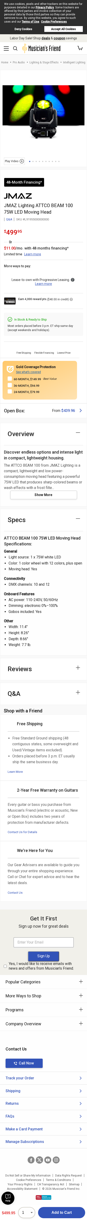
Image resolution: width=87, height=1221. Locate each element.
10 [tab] (59, 161)
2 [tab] (33, 161)
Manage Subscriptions (25, 1141)
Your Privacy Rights (20, 1184)
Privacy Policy (45, 7)
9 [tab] (55, 161)
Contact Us (15, 892)
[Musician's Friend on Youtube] (48, 1160)
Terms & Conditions (58, 1180)
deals (46, 38)
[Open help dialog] (7, 1198)
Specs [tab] (17, 520)
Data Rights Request (68, 1175)
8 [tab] (52, 161)
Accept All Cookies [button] (63, 29)
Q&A (9, 219)
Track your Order (20, 1078)
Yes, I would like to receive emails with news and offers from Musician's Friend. (41, 966)
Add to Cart (62, 1212)
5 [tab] (42, 161)
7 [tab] (49, 161)
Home (4, 62)
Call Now (26, 1063)
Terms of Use (30, 21)
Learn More (15, 771)
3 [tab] (36, 161)
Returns (12, 1103)
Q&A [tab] (14, 694)
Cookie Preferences (54, 21)
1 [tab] (29, 161)
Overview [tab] (21, 434)
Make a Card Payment (24, 1129)
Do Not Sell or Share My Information (28, 1175)
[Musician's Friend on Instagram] (56, 1160)
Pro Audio (19, 62)
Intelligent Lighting (74, 62)
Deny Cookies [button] (23, 29)
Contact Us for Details (22, 832)
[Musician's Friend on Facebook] (31, 1160)
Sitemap (74, 1184)
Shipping (13, 1091)
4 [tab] (39, 161)
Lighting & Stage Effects (43, 62)
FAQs (10, 1116)
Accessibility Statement (22, 1188)
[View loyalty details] (71, 300)
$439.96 (68, 410)
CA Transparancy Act (50, 1184)
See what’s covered (28, 372)
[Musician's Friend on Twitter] (39, 1160)
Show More (43, 495)
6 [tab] (46, 161)
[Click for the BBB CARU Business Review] (43, 1197)
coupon (59, 38)
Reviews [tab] (20, 669)
